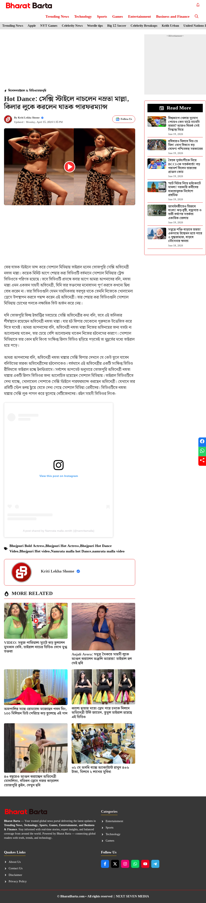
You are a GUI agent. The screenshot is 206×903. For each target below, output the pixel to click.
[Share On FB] (202, 442)
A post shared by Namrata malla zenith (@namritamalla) (58, 530)
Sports (102, 16)
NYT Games (48, 25)
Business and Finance (173, 16)
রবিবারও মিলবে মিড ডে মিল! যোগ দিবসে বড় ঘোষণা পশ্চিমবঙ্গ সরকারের (185, 145)
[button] (196, 16)
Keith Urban (170, 25)
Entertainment (139, 16)
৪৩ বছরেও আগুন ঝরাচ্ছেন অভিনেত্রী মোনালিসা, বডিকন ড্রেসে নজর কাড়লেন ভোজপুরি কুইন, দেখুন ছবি (31, 781)
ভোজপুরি (41, 91)
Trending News (57, 16)
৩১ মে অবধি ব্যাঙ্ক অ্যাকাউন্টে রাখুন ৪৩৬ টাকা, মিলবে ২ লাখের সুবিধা (100, 770)
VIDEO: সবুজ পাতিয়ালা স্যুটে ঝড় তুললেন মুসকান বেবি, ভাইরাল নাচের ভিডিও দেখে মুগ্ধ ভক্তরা (35, 647)
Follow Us (126, 119)
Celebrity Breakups (144, 25)
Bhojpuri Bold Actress (26, 546)
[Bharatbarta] (28, 5)
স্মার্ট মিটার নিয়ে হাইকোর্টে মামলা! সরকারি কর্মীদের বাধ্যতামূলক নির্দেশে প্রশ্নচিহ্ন (184, 189)
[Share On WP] (202, 451)
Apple (32, 25)
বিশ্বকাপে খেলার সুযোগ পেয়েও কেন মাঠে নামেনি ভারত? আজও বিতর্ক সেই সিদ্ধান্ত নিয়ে (184, 124)
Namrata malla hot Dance (71, 551)
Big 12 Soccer (116, 25)
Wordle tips (95, 25)
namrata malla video (108, 551)
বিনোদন (12, 91)
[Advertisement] (69, 59)
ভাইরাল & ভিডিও (26, 91)
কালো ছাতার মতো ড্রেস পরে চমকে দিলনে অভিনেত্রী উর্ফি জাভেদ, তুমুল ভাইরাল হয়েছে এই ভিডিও (102, 712)
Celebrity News (72, 25)
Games (117, 16)
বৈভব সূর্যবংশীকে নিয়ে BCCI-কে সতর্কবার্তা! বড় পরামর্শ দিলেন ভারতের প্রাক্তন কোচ (184, 166)
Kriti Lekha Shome (29, 118)
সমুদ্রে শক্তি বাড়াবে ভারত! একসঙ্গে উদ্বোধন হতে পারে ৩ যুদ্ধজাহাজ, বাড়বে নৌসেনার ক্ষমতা (185, 235)
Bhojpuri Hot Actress (62, 546)
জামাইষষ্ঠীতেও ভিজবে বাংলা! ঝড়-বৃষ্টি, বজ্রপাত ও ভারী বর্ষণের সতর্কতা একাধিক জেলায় (184, 212)
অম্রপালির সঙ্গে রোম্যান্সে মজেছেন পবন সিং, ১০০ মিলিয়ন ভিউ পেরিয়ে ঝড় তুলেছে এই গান (35, 711)
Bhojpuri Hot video (35, 551)
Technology (83, 16)
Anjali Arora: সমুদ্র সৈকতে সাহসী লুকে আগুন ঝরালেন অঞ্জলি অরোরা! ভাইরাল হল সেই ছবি (102, 658)
